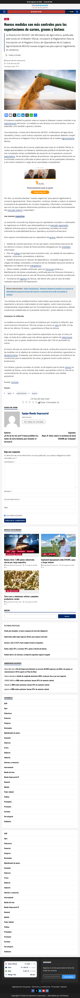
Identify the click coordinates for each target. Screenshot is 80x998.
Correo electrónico (12, 499)
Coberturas (8, 713)
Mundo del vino (9, 772)
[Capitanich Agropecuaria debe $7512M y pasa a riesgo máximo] (58, 545)
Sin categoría (8, 816)
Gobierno (7, 752)
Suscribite (68, 977)
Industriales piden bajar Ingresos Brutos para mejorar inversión (25, 636)
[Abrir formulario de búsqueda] (77, 12)
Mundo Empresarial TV (11, 777)
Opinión (6, 787)
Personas (50, 269)
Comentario (9, 462)
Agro (6, 19)
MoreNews (52, 995)
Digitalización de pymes (12, 733)
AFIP (8, 551)
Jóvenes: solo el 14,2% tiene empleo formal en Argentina (23, 642)
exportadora (9, 156)
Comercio (7, 718)
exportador (63, 225)
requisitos (20, 216)
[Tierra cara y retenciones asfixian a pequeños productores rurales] (21, 582)
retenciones (67, 337)
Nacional (7, 782)
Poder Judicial (9, 792)
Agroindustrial (68, 138)
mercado (54, 225)
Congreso (7, 723)
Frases (6, 747)
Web (6, 507)
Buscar (7, 610)
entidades (66, 247)
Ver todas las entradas (34, 422)
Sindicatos (7, 821)
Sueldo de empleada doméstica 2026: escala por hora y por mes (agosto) (41, 676)
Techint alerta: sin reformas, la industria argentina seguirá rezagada (27, 654)
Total (43, 402)
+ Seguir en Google (14, 55)
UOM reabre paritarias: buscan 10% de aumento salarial (35, 680)
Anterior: (21, 437)
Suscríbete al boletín (14, 515)
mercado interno (14, 210)
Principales (8, 801)
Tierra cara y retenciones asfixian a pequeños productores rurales (21, 597)
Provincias (7, 806)
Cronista (14, 382)
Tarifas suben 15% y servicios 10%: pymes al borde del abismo (25, 648)
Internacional (8, 767)
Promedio (52, 402)
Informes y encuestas (11, 762)
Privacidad (55, 987)
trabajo (17, 253)
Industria (18, 554)
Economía (30, 551)
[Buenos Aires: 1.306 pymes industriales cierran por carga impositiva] (21, 545)
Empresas (10, 554)
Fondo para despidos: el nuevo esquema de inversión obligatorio (26, 631)
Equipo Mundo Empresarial (15, 60)
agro (9, 393)
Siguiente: (59, 435)
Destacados (21, 551)
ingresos (23, 278)
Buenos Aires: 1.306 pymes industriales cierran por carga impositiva (19, 561)
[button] (4, 12)
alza (57, 325)
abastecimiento (11, 355)
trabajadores (35, 265)
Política (6, 797)
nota (47, 399)
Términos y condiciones (41, 987)
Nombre (8, 491)
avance (68, 367)
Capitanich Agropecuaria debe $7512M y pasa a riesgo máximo (58, 561)
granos (53, 237)
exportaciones (10, 123)
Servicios (7, 811)
